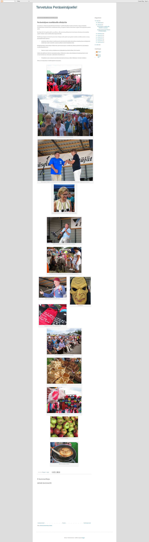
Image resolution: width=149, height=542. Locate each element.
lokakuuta (100, 22)
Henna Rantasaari (99, 56)
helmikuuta (100, 40)
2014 (97, 20)
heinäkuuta (100, 33)
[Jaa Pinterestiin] (59, 472)
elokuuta (100, 24)
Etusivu (64, 523)
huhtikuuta (100, 38)
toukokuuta (100, 35)
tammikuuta (100, 42)
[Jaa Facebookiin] (57, 472)
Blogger (83, 537)
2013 (97, 44)
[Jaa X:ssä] (56, 472)
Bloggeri (99, 52)
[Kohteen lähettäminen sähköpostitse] (53, 472)
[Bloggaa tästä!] (54, 472)
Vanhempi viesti (87, 523)
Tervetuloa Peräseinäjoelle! (56, 7)
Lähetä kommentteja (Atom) (46, 525)
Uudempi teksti (41, 523)
